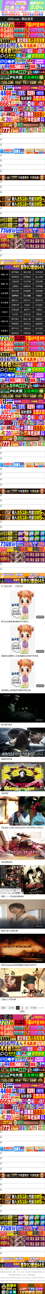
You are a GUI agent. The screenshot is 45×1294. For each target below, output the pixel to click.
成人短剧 (39, 328)
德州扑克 (39, 300)
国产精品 (15, 272)
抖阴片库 (4, 321)
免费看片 (4, 331)
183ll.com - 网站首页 (20, 19)
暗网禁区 (15, 324)
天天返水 (39, 305)
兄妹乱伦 (27, 328)
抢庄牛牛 (27, 300)
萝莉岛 (39, 314)
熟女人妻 (27, 319)
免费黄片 (39, 319)
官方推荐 (4, 303)
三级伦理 (15, 282)
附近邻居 (15, 291)
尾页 (22, 1011)
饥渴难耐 (27, 291)
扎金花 (27, 305)
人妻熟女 (15, 286)
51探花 (39, 310)
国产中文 (15, 328)
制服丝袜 (27, 286)
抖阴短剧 (27, 333)
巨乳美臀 (39, 282)
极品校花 (15, 333)
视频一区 (4, 275)
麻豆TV (27, 310)
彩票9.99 (15, 305)
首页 (3, 1008)
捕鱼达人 (15, 300)
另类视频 (39, 286)
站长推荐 (4, 293)
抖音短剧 (15, 310)
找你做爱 (39, 291)
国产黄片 (15, 319)
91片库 (15, 314)
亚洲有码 (15, 277)
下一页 (33, 1008)
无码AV (5, 312)
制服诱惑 (39, 324)
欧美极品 (27, 277)
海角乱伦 (27, 324)
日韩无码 (39, 333)
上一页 (11, 1008)
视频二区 (4, 284)
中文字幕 (27, 282)
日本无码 (39, 272)
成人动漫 (39, 277)
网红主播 (27, 272)
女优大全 (27, 314)
